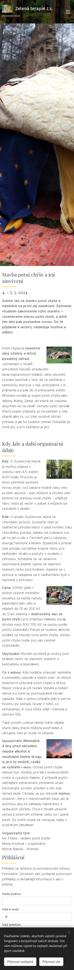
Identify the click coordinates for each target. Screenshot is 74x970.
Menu (68, 12)
